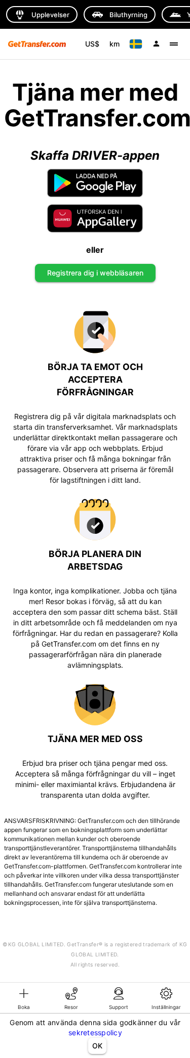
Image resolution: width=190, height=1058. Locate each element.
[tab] (24, 998)
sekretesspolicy (95, 1032)
